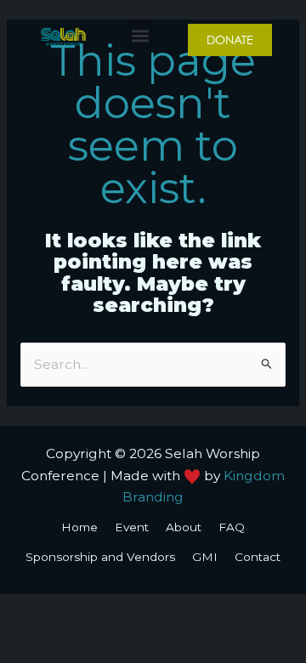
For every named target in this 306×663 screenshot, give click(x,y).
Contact (257, 557)
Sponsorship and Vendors (100, 557)
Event (132, 527)
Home (79, 527)
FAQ (231, 527)
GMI (205, 557)
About (183, 527)
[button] (140, 35)
